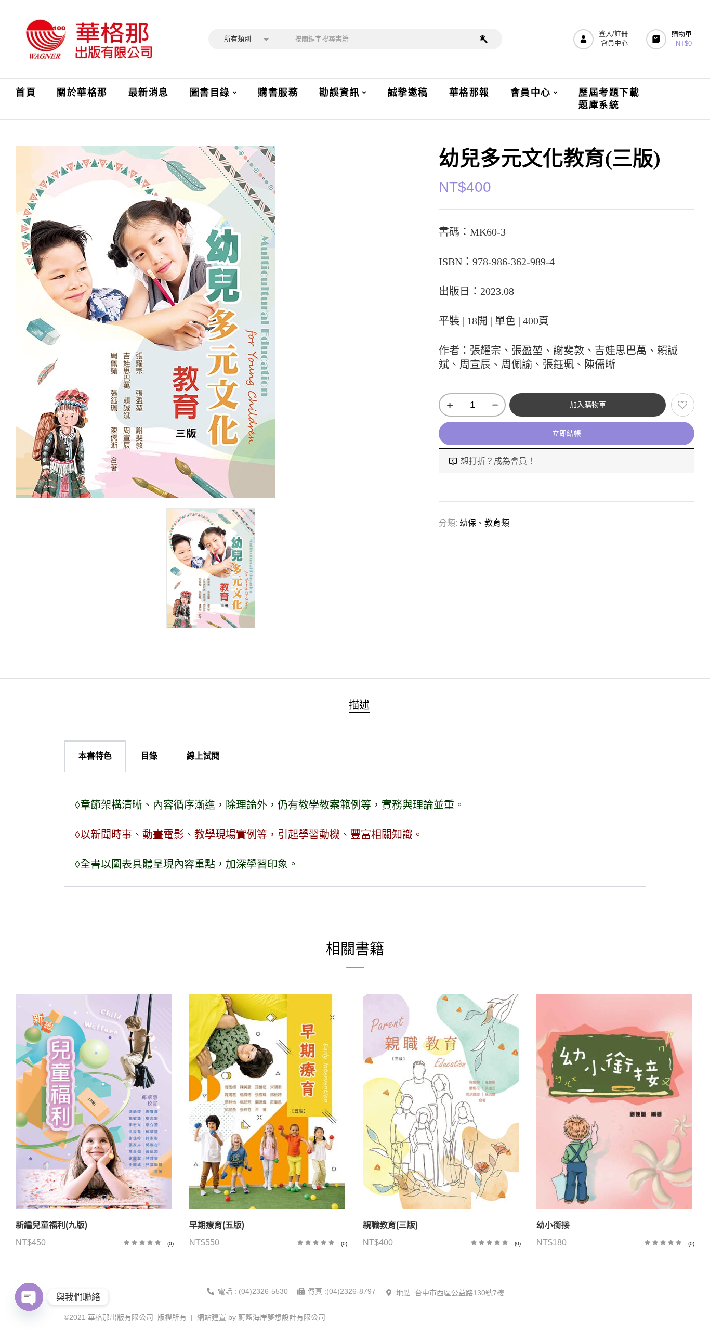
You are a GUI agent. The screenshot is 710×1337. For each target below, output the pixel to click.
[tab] (359, 706)
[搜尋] (483, 39)
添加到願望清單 (682, 405)
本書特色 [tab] (95, 755)
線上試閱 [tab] (203, 755)
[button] (670, 39)
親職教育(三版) (390, 1225)
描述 (359, 705)
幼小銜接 (553, 1225)
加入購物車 (588, 404)
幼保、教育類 (484, 522)
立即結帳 (566, 433)
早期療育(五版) (216, 1225)
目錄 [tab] (149, 755)
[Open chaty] (29, 1297)
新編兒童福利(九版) (51, 1225)
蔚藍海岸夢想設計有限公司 (281, 1317)
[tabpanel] (355, 829)
